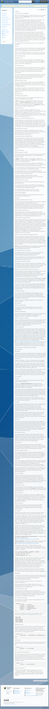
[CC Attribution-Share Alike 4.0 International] (6, 700)
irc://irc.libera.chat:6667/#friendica (32, 695)
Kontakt (4, 15)
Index (4, 37)
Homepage (16, 690)
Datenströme (5, 17)
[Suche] (33, 1)
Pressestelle (5, 20)
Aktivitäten (5, 26)
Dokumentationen (6, 18)
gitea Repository (17, 692)
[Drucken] (43, 9)
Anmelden (45, 682)
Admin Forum (28, 693)
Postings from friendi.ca (28, 691)
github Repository (17, 691)
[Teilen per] (38, 9)
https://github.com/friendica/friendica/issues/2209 (27, 543)
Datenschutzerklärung (6, 24)
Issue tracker (16, 693)
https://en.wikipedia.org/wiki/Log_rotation (25, 539)
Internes (4, 35)
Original (17, 6)
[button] (37, 1)
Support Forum (28, 692)
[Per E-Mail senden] (41, 9)
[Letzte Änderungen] (40, 9)
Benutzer (5, 33)
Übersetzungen (6, 31)
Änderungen (30, 6)
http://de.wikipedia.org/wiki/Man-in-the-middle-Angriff (28, 341)
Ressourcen (5, 30)
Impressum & (5, 22)
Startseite (5, 13)
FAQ (4, 28)
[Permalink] (45, 9)
